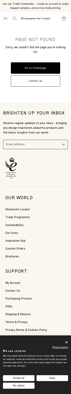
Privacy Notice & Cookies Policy (26, 330)
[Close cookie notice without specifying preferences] (66, 342)
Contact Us (12, 290)
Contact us (35, 81)
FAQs (8, 306)
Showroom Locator (17, 209)
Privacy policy (60, 347)
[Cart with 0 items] (64, 18)
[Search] (15, 18)
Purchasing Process (18, 298)
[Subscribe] (63, 144)
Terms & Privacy (16, 322)
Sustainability (14, 225)
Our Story (11, 233)
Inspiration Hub (15, 240)
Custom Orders (15, 248)
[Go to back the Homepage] (35, 18)
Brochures (12, 256)
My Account (12, 283)
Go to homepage (35, 68)
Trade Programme (17, 217)
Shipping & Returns (18, 314)
